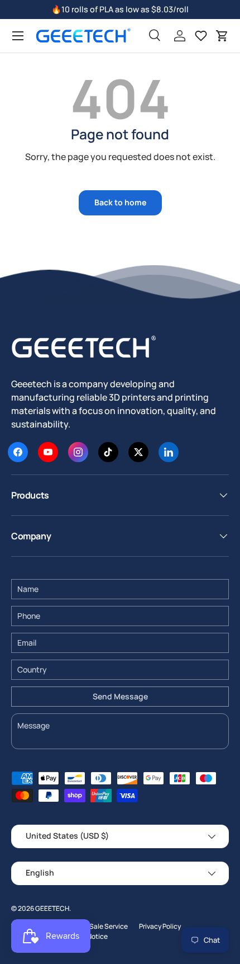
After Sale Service (100, 926)
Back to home (120, 202)
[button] (222, 35)
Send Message (120, 696)
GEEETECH (52, 908)
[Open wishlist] (201, 36)
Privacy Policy (160, 926)
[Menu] (18, 35)
